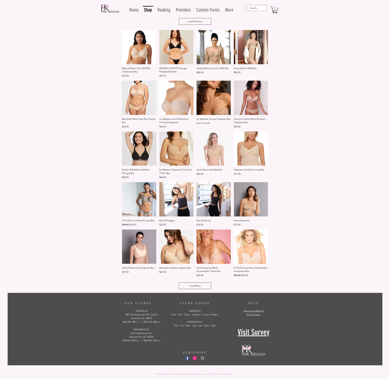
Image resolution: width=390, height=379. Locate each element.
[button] (275, 9)
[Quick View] (139, 47)
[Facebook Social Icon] (187, 358)
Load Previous (195, 21)
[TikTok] (202, 358)
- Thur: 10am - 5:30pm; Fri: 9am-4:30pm (197, 314)
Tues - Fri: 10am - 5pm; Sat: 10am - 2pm (195, 325)
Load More (195, 285)
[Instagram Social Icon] (195, 358)
